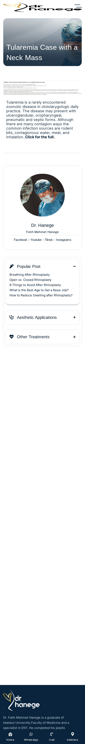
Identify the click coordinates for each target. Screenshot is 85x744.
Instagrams (63, 239)
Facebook (20, 239)
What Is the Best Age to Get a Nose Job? (39, 290)
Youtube (36, 239)
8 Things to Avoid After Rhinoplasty (35, 285)
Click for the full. (40, 137)
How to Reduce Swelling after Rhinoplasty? (41, 295)
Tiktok (49, 239)
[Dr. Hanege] (42, 7)
